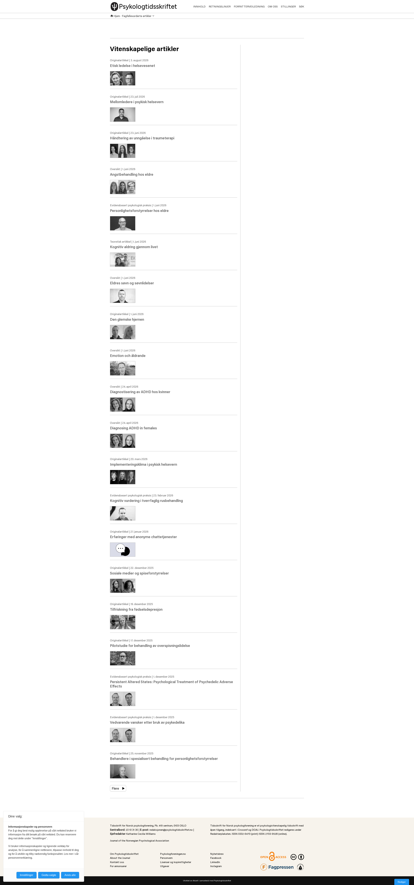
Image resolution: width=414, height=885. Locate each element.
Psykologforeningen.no (173, 853)
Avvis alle (70, 875)
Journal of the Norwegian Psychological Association (139, 840)
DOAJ (255, 829)
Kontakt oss (117, 862)
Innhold (199, 6)
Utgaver (164, 866)
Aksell (195, 880)
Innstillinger (26, 875)
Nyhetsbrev (217, 853)
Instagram (216, 866)
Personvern (166, 857)
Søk (301, 6)
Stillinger (288, 6)
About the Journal (120, 857)
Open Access (267, 853)
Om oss (273, 6)
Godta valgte (49, 875)
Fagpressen (266, 865)
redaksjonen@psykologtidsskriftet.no (171, 829)
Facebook (215, 857)
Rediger (402, 882)
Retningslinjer (220, 6)
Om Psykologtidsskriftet (124, 853)
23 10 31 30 (132, 829)
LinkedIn (215, 862)
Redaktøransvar (300, 865)
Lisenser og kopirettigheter (175, 862)
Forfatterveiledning (249, 6)
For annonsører (118, 866)
